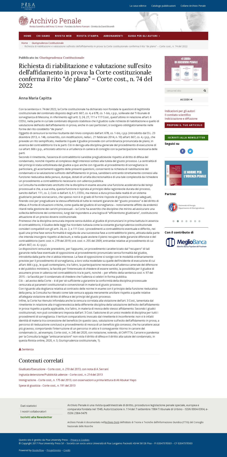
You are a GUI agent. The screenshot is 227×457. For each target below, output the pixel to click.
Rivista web (63, 35)
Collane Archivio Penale (193, 5)
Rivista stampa (88, 35)
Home (27, 35)
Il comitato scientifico (178, 115)
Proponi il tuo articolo (184, 125)
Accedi (185, 99)
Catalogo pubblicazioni (163, 5)
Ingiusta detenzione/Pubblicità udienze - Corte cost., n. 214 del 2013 (61, 374)
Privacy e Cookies (79, 439)
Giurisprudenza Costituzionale (48, 43)
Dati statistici (28, 406)
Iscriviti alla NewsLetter (186, 137)
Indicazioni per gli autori (180, 111)
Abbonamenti (113, 35)
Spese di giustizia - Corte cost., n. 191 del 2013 (47, 385)
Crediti (66, 450)
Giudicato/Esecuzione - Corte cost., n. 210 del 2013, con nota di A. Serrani (63, 369)
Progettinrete (54, 450)
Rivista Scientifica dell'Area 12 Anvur (47, 26)
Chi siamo (43, 35)
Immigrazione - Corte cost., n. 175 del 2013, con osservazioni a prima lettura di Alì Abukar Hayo (77, 380)
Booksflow (38, 450)
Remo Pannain (83, 26)
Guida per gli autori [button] (143, 35)
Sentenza (28, 349)
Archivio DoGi (112, 422)
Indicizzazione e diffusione (181, 118)
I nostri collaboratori (33, 411)
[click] (205, 90)
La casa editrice (138, 5)
